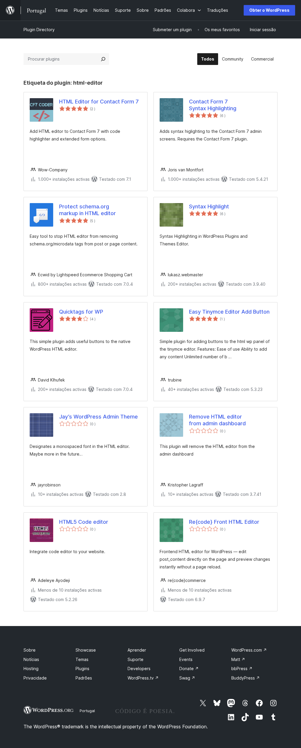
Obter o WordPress (269, 10)
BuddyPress (245, 677)
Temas (82, 659)
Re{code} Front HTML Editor (224, 522)
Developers (139, 668)
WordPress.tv (143, 677)
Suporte (135, 659)
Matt (238, 659)
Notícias (31, 659)
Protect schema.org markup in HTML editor (87, 209)
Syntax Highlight (209, 206)
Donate (189, 668)
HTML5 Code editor (83, 522)
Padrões (84, 677)
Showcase (86, 649)
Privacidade (35, 677)
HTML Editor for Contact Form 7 (99, 101)
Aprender (137, 649)
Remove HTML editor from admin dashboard (217, 420)
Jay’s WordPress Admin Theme (98, 417)
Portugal (87, 710)
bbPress (241, 668)
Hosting (31, 668)
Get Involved (192, 649)
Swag (187, 677)
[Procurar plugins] (103, 59)
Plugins (82, 668)
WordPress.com (249, 649)
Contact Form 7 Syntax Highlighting (212, 104)
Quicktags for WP (81, 312)
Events (186, 659)
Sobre (30, 649)
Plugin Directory (39, 29)
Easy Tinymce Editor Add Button (229, 312)
